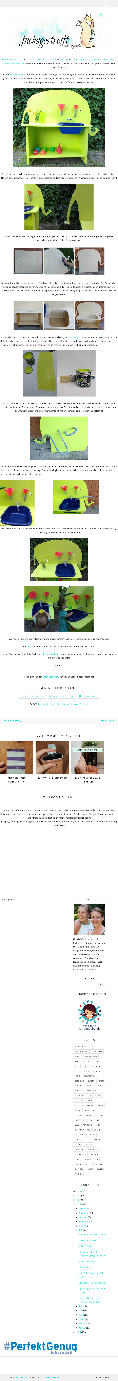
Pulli (91, 1120)
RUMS (77, 1125)
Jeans (89, 1091)
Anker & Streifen (87, 1246)
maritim (98, 1164)
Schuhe (97, 1130)
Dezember (84, 1208)
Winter (78, 1159)
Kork (89, 1095)
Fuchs (77, 1076)
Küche (97, 1095)
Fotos (85, 1066)
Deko (77, 1066)
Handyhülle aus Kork (52, 778)
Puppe (99, 1120)
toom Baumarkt (50, 676)
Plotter (99, 1115)
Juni (81, 1306)
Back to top (102, 1378)
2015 (78, 1332)
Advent (78, 1056)
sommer (64, 704)
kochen (88, 1164)
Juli (80, 1230)
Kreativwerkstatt (18, 74)
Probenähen (80, 1120)
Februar (83, 1323)
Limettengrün (75, 337)
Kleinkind (79, 1095)
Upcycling (79, 1149)
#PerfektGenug (81, 1051)
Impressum (108, 59)
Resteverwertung (82, 1130)
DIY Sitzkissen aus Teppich (87, 780)
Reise (98, 1125)
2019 (78, 1191)
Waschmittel (93, 1149)
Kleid (97, 1091)
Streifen (96, 1140)
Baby (77, 1061)
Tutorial (73, 704)
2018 (78, 1195)
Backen (86, 1061)
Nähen (14, 59)
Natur (86, 1110)
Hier (30, 646)
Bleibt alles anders (88, 1261)
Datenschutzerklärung (14, 63)
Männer (99, 1105)
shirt (90, 1169)
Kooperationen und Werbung (85, 59)
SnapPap (91, 1135)
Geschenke (79, 1081)
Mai (81, 1310)
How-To (55, 704)
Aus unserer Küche (47, 59)
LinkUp (89, 1100)
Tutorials (30, 59)
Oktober (83, 1217)
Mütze (77, 1110)
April (81, 1314)
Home (5, 59)
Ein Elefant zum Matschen (92, 1234)
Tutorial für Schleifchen (16, 780)
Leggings (79, 1100)
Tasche (78, 1144)
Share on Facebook (33, 696)
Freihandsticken (82, 1071)
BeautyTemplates (22, 1377)
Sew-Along (79, 1135)
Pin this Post (90, 696)
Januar (82, 1327)
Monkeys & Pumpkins (84, 1105)
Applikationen (91, 1056)
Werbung (83, 704)
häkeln (78, 1164)
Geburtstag (89, 1076)
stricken (78, 1174)
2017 (78, 1200)
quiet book (79, 1169)
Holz (88, 1086)
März (81, 1319)
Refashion (87, 1125)
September (84, 1221)
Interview (79, 1091)
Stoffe (87, 1140)
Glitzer (91, 1081)
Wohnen (88, 1159)
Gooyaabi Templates (51, 1377)
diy (48, 704)
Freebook (96, 1066)
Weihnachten (80, 1154)
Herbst (101, 1081)
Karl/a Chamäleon (88, 1240)
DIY (21, 59)
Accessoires (97, 1051)
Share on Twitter (64, 696)
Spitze (77, 1140)
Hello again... (85, 1267)
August (82, 1226)
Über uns (63, 59)
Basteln (41, 704)
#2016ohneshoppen (83, 1047)
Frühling (96, 1071)
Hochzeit (79, 1086)
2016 (78, 1204)
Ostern (78, 1115)
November (84, 1213)
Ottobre (88, 1115)
